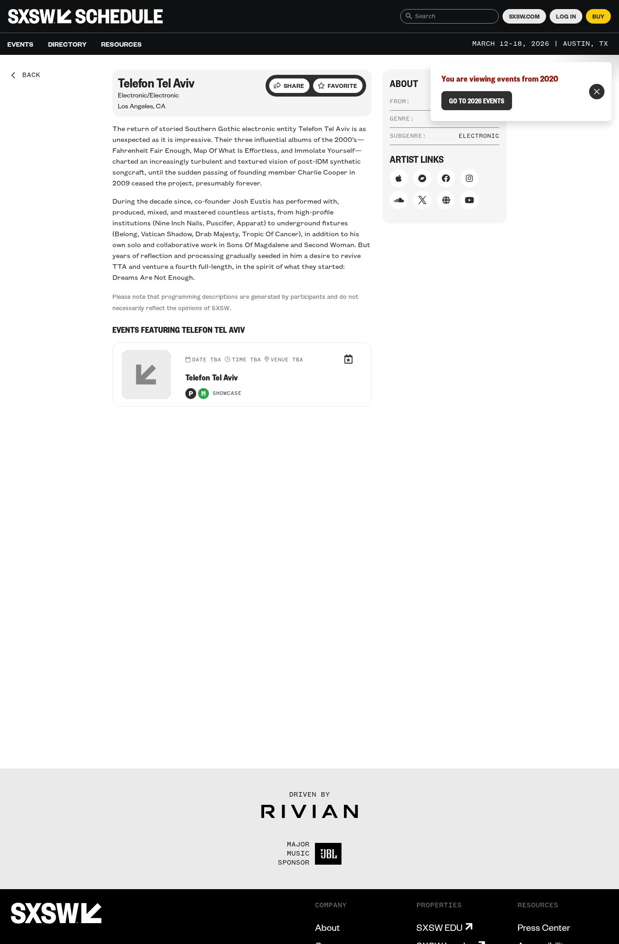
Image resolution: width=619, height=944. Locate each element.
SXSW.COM (524, 16)
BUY (598, 16)
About (327, 927)
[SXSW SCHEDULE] (85, 16)
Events (20, 44)
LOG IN (566, 16)
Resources (121, 44)
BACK (28, 75)
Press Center (543, 927)
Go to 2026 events (476, 100)
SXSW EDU (439, 927)
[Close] (596, 91)
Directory (67, 44)
